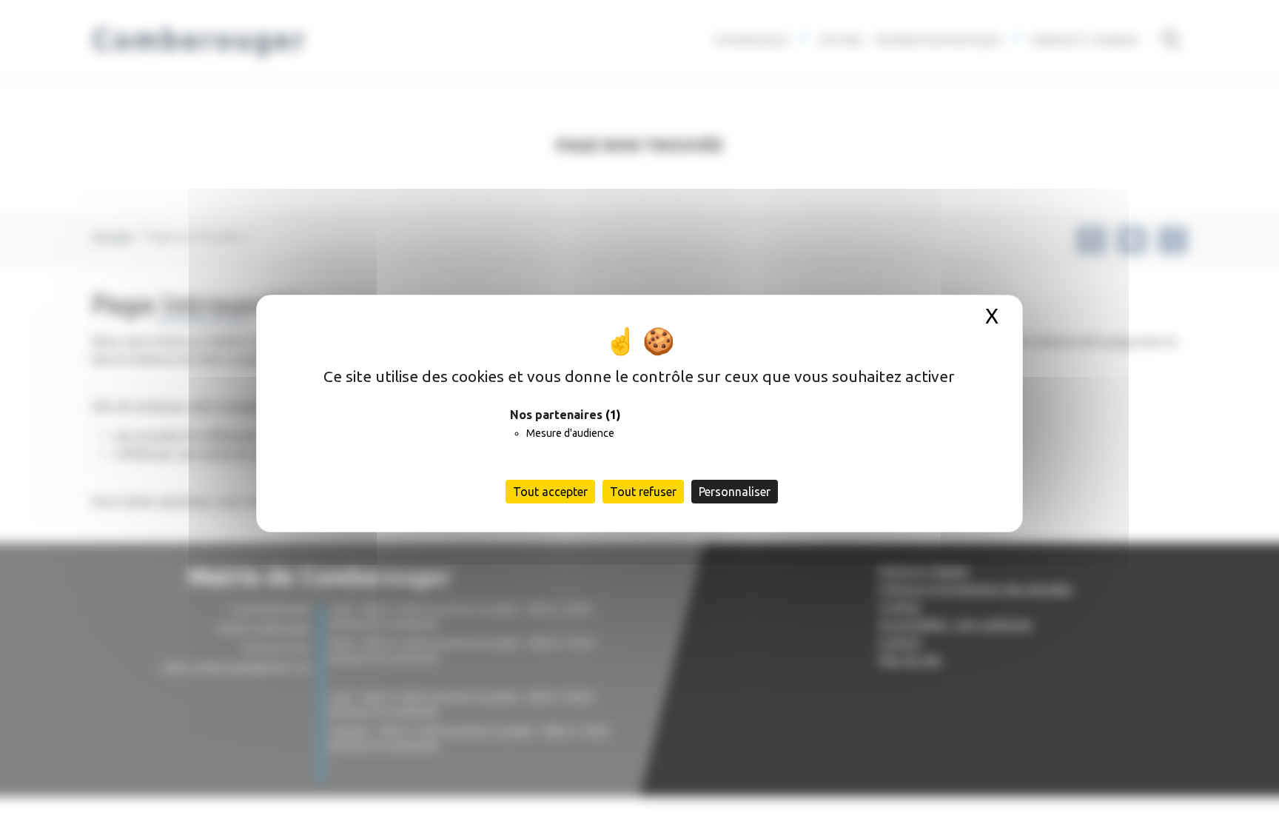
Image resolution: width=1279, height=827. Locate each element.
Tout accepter (550, 491)
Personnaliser (735, 491)
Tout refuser (643, 491)
